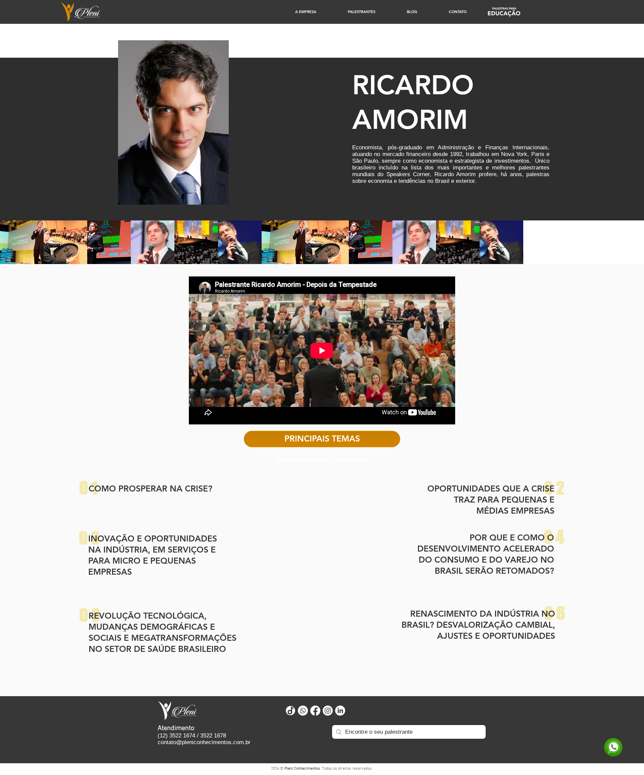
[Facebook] (315, 711)
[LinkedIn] (340, 711)
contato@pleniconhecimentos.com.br (204, 742)
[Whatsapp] (303, 711)
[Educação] (504, 12)
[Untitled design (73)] (290, 711)
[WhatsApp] (613, 747)
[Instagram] (328, 711)
